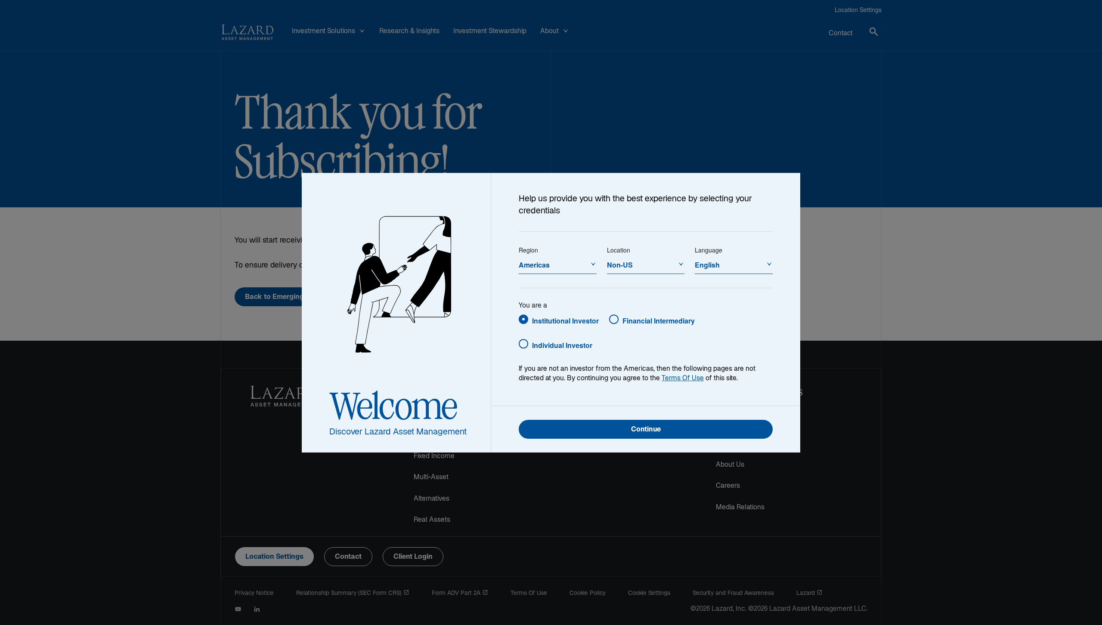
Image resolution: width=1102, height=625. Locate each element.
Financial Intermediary (658, 321)
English (707, 265)
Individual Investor (562, 345)
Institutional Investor (565, 321)
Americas (534, 265)
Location (618, 250)
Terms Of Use (683, 378)
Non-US (620, 265)
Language (708, 250)
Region (528, 250)
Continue (646, 430)
